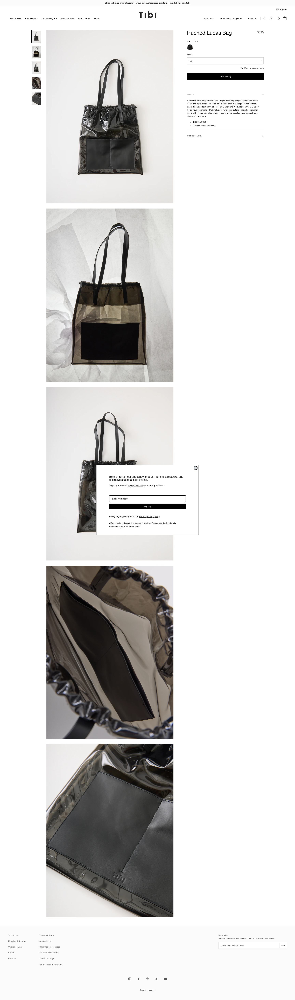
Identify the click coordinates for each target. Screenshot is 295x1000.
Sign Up (147, 506)
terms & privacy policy (149, 516)
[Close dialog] (195, 468)
